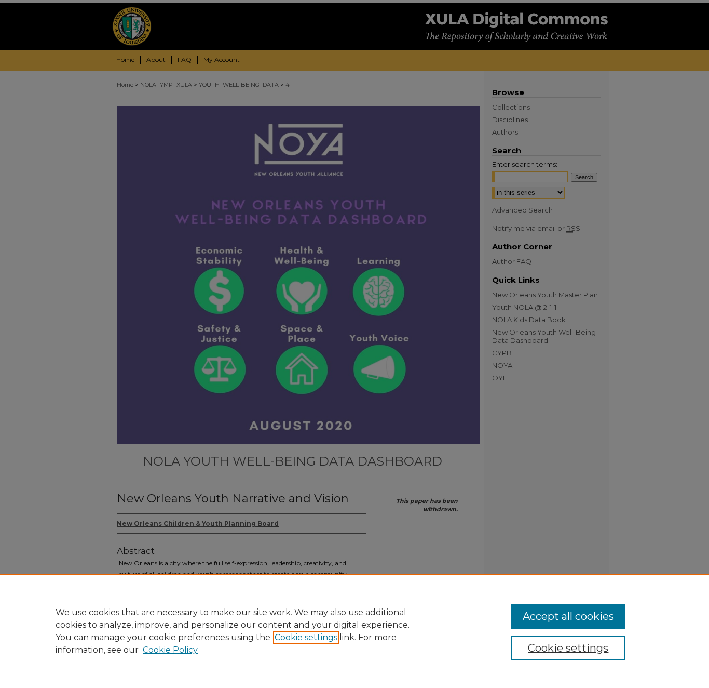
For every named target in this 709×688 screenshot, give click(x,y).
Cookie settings (306, 637)
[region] (354, 631)
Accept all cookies (568, 616)
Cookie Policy (170, 650)
